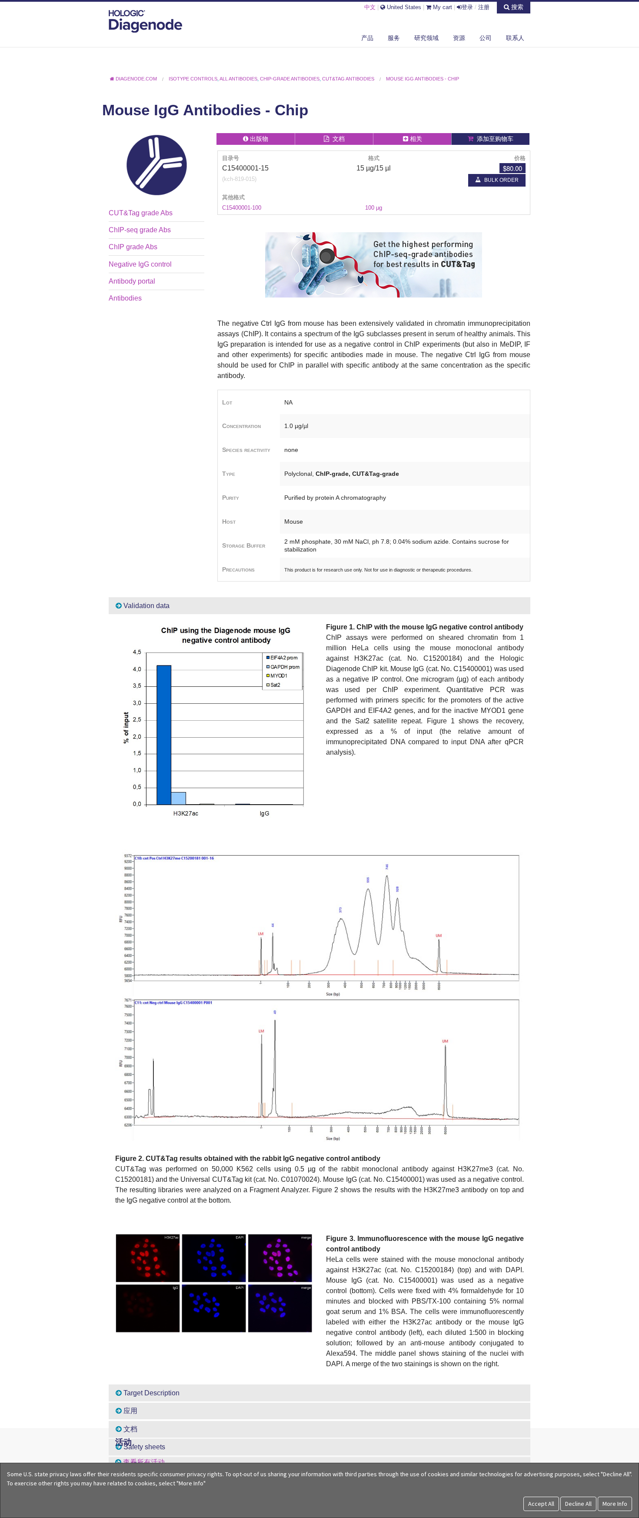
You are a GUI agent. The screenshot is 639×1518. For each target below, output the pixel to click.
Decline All (578, 1504)
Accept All (541, 1504)
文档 (129, 1429)
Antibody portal (132, 281)
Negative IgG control (140, 264)
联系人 (515, 37)
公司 (485, 37)
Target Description (151, 1393)
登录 (467, 7)
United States (403, 7)
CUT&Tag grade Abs (141, 213)
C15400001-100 (241, 207)
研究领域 (426, 37)
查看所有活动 (144, 1462)
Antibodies (125, 298)
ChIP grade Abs (133, 247)
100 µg (373, 207)
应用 (129, 1410)
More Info (614, 1504)
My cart (441, 7)
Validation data (146, 605)
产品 (367, 37)
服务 (394, 37)
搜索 (516, 6)
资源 (459, 37)
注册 (483, 7)
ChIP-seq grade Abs (140, 230)
